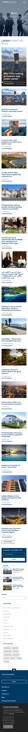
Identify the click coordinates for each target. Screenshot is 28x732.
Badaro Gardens (7, 614)
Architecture (7, 648)
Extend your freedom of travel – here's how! (11, 466)
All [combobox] (4, 598)
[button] (2, 82)
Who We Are (5, 687)
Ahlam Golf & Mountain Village (11, 608)
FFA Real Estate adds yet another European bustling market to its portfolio (12, 207)
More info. (11, 713)
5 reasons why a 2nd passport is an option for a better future (11, 142)
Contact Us (5, 694)
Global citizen (7, 654)
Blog (3, 697)
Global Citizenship (8, 626)
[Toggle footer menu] (14, 670)
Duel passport (7, 651)
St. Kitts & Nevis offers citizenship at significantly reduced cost (11, 174)
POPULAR (12, 565)
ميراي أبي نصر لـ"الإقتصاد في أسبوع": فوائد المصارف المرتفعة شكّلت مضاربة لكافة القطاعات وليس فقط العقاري (12, 275)
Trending (6, 661)
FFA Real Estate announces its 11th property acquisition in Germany (12, 435)
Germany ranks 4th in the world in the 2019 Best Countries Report (11, 530)
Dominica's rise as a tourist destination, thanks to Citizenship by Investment (12, 308)
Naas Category (7, 635)
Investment (6, 629)
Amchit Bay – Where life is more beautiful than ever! (11, 340)
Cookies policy (7, 726)
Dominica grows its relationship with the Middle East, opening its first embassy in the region (12, 240)
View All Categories (8, 638)
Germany (5, 623)
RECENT (5, 565)
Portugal (19, 658)
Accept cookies (9, 718)
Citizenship (15, 648)
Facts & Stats (6, 617)
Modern (13, 658)
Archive (4, 594)
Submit (14, 559)
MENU (24, 2)
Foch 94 (5, 620)
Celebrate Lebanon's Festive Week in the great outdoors (11, 371)
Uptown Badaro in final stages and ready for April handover (11, 498)
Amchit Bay (6, 611)
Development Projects (9, 701)
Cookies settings (7, 722)
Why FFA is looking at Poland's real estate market (13, 76)
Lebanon (5, 632)
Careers (4, 690)
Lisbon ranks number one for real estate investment (12, 403)
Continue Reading (7, 116)
